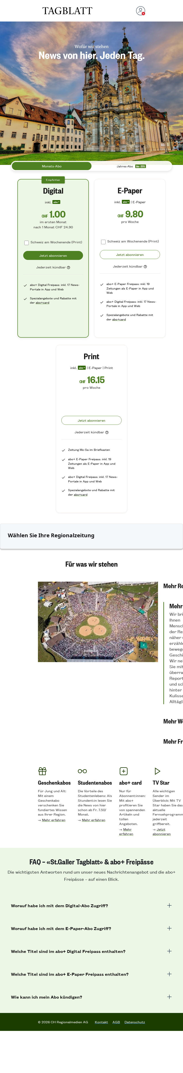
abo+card (42, 302)
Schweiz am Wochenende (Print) (56, 242)
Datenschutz (135, 1022)
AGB (116, 1022)
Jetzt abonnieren (162, 831)
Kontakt (101, 1022)
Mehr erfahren (53, 819)
